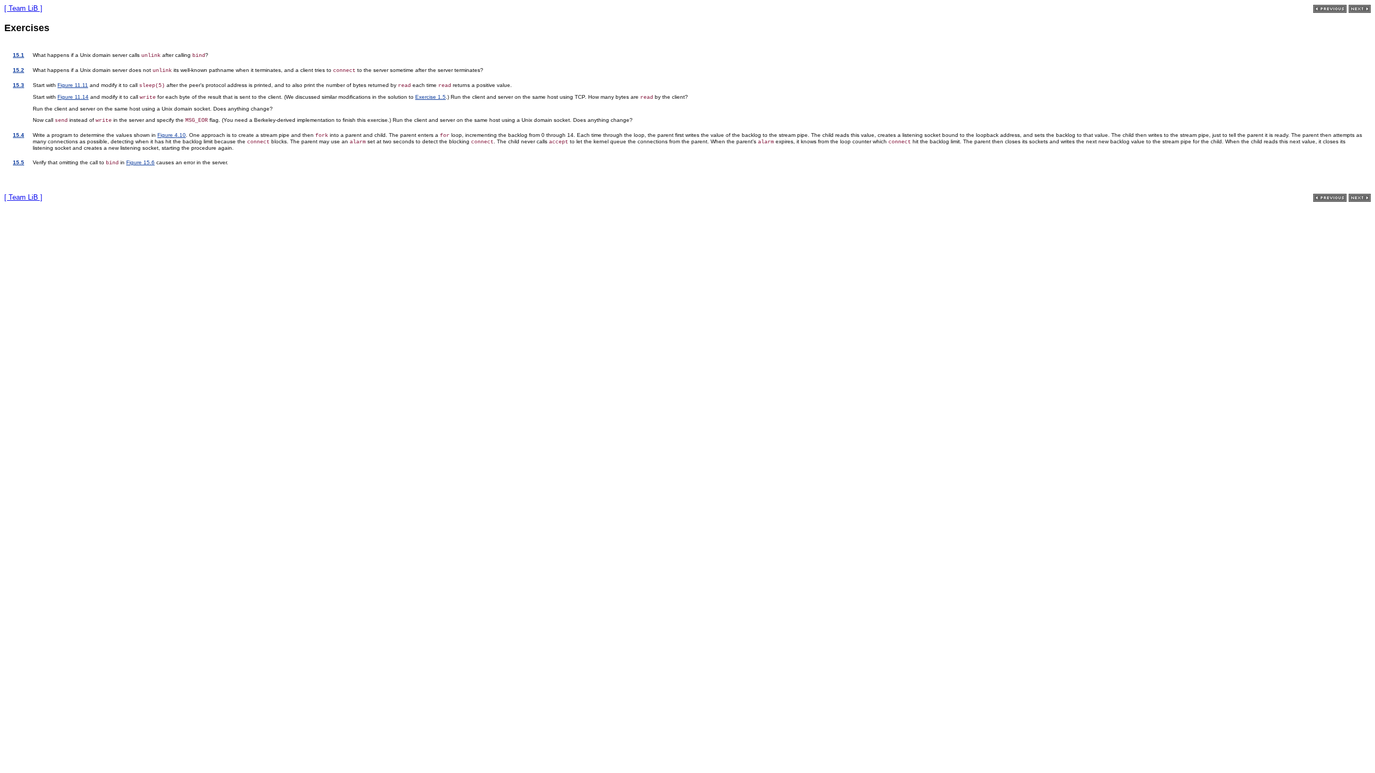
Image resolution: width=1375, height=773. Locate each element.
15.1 (18, 55)
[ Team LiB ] (23, 8)
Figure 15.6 (140, 162)
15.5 (18, 162)
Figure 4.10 (171, 135)
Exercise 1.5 (430, 97)
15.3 (18, 85)
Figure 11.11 (72, 85)
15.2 (18, 70)
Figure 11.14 (73, 97)
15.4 (18, 135)
